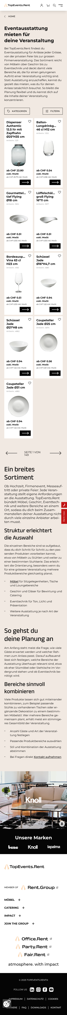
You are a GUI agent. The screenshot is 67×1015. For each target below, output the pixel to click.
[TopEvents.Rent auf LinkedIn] (32, 989)
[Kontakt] (64, 505)
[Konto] (41, 5)
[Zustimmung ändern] (7, 1003)
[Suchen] (54, 5)
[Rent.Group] (39, 887)
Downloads (38, 1007)
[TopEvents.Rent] (17, 5)
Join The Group (16, 923)
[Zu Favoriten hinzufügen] (29, 121)
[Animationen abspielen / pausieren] (62, 824)
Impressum (16, 999)
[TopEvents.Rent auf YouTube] (51, 989)
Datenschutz (35, 999)
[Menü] (60, 5)
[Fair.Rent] (33, 954)
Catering (11, 907)
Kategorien (19, 111)
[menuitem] (11, 453)
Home (11, 16)
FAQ (24, 1007)
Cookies (53, 999)
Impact (9, 915)
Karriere (11, 1007)
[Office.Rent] (33, 938)
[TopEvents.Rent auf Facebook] (45, 989)
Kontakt (56, 1007)
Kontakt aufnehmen (47, 757)
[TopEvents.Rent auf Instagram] (38, 989)
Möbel (14, 581)
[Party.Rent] (33, 946)
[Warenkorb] (48, 5)
